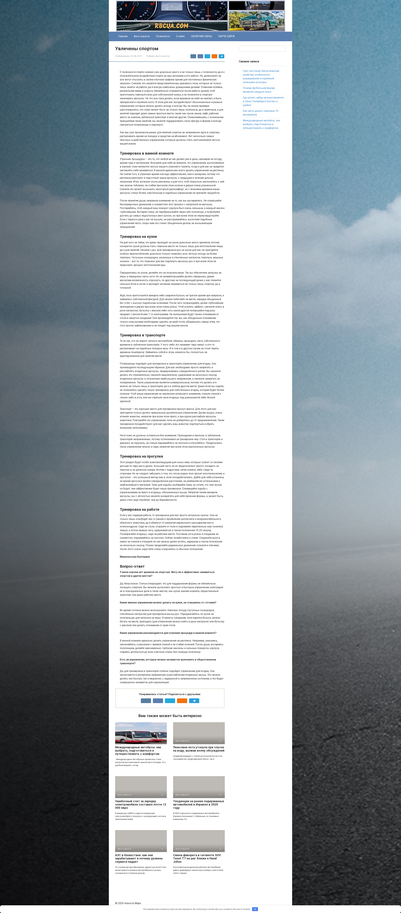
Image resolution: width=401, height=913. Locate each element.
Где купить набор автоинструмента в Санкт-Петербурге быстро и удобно (263, 101)
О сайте (180, 36)
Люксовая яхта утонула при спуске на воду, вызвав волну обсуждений (198, 748)
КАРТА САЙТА (226, 36)
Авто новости (142, 36)
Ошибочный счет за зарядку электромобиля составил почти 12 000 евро (140, 804)
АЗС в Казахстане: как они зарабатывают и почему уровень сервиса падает (139, 858)
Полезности (163, 36)
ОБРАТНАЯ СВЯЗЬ (201, 36)
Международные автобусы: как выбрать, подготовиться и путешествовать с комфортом (138, 750)
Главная (123, 36)
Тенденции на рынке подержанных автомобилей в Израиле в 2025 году (198, 804)
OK (255, 909)
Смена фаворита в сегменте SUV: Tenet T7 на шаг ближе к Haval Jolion (197, 858)
